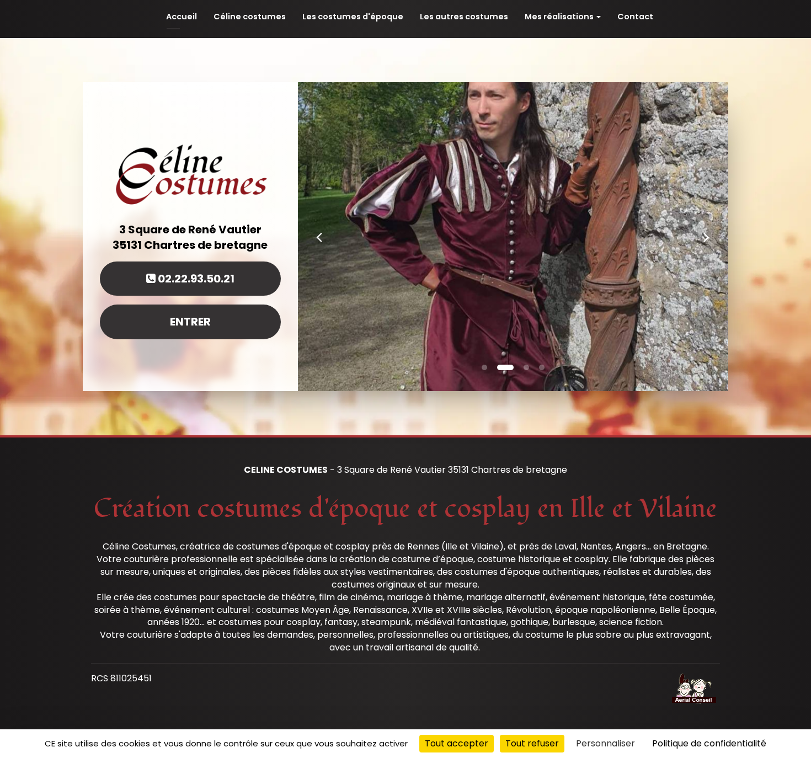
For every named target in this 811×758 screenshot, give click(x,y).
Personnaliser (605, 743)
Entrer (190, 321)
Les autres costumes (464, 16)
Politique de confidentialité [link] (709, 743)
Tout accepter (456, 743)
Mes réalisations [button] (560, 16)
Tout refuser (532, 743)
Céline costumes (250, 16)
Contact (635, 16)
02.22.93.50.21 (195, 278)
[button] (319, 236)
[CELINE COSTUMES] (190, 173)
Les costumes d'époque (352, 16)
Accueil (181, 16)
